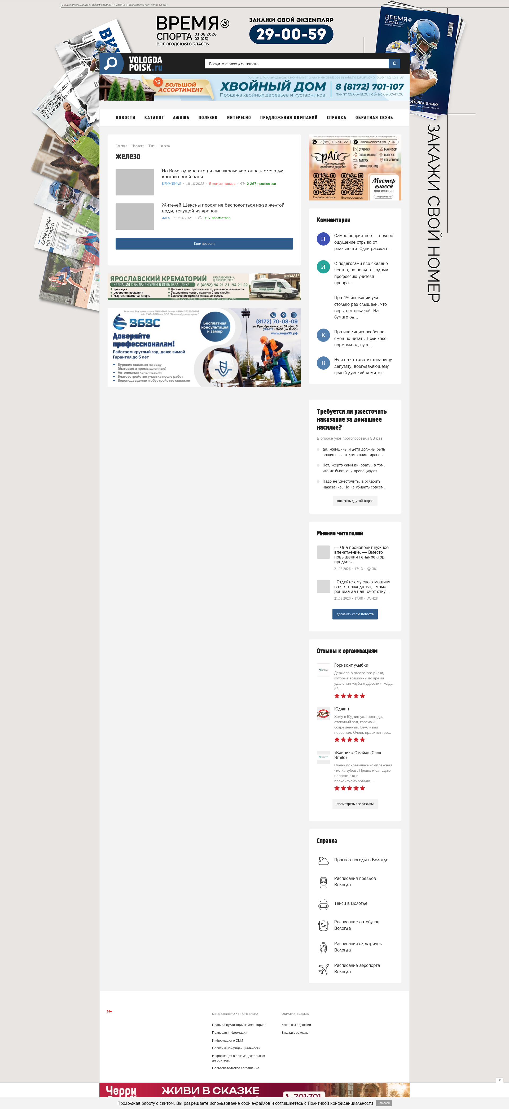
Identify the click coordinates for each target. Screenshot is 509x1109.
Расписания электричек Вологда (358, 947)
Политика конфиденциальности (236, 1048)
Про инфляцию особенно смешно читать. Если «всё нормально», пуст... (360, 338)
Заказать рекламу (295, 1032)
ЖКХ (166, 218)
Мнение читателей (340, 533)
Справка (327, 841)
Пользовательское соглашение (235, 1068)
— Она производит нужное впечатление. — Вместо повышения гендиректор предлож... (361, 554)
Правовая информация (229, 1032)
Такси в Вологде (350, 903)
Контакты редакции (296, 1025)
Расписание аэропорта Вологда (357, 968)
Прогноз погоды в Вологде (361, 859)
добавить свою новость (355, 614)
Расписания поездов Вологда (355, 881)
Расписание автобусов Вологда (356, 925)
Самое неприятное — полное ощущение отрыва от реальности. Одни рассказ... (363, 242)
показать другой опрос (355, 501)
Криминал (172, 184)
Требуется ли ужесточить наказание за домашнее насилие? (352, 419)
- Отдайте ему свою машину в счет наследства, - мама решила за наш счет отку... (362, 586)
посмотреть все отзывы (355, 804)
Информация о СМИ (227, 1040)
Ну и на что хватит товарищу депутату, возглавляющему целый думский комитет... (363, 366)
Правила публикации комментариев (239, 1025)
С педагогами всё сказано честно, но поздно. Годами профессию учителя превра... (361, 273)
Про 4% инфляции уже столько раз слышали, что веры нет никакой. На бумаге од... (360, 307)
